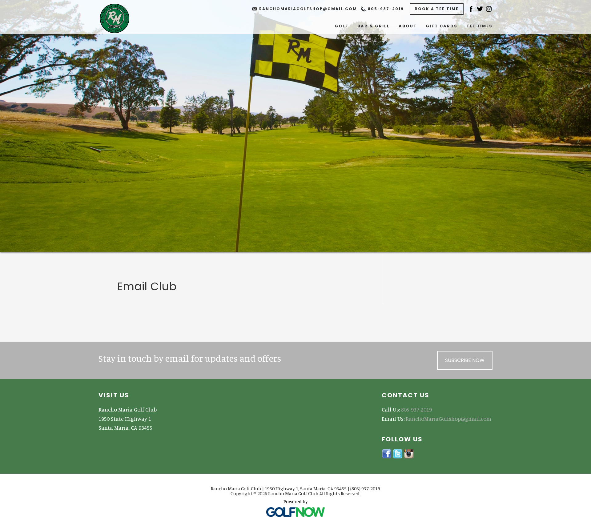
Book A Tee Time (437, 8)
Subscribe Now (464, 360)
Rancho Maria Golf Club (120, 18)
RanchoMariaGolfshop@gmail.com (308, 8)
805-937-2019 (386, 8)
